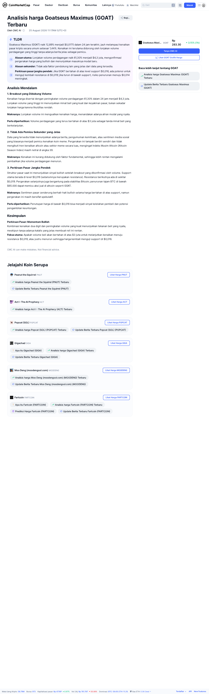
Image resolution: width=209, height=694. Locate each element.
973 (34, 691)
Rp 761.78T (83, 691)
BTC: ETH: (118, 691)
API (190, 691)
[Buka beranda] (16, 5)
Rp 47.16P (58, 691)
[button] (108, 5)
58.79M (21, 691)
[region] (71, 5)
